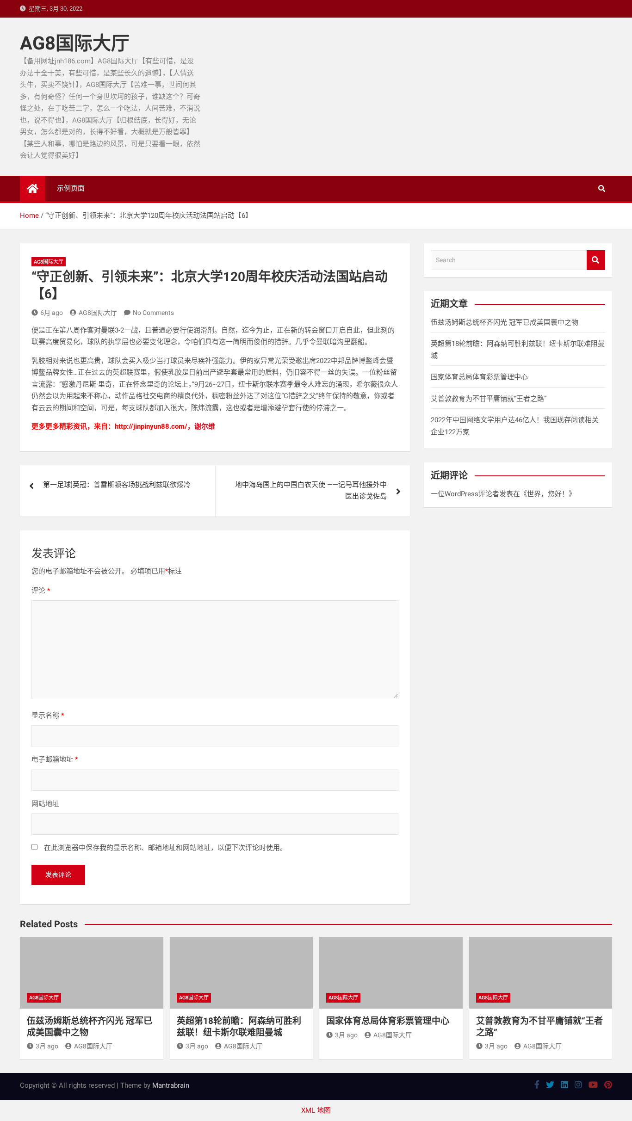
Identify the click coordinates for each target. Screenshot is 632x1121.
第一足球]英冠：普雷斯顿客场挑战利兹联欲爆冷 (117, 484)
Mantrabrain (170, 1085)
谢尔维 (204, 426)
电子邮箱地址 (54, 759)
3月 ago (47, 1046)
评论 (40, 590)
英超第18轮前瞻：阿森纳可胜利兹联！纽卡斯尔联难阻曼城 (239, 1027)
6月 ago (51, 312)
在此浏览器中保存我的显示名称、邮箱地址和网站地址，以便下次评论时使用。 (165, 848)
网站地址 (45, 804)
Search (596, 260)
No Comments (153, 312)
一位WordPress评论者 (465, 494)
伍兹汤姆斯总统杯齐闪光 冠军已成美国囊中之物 (504, 322)
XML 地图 (316, 1110)
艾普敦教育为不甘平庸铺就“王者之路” (488, 398)
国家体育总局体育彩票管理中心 (479, 377)
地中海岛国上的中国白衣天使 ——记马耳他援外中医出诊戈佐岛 (311, 490)
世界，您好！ (548, 494)
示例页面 (71, 188)
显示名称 (47, 715)
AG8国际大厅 (75, 43)
